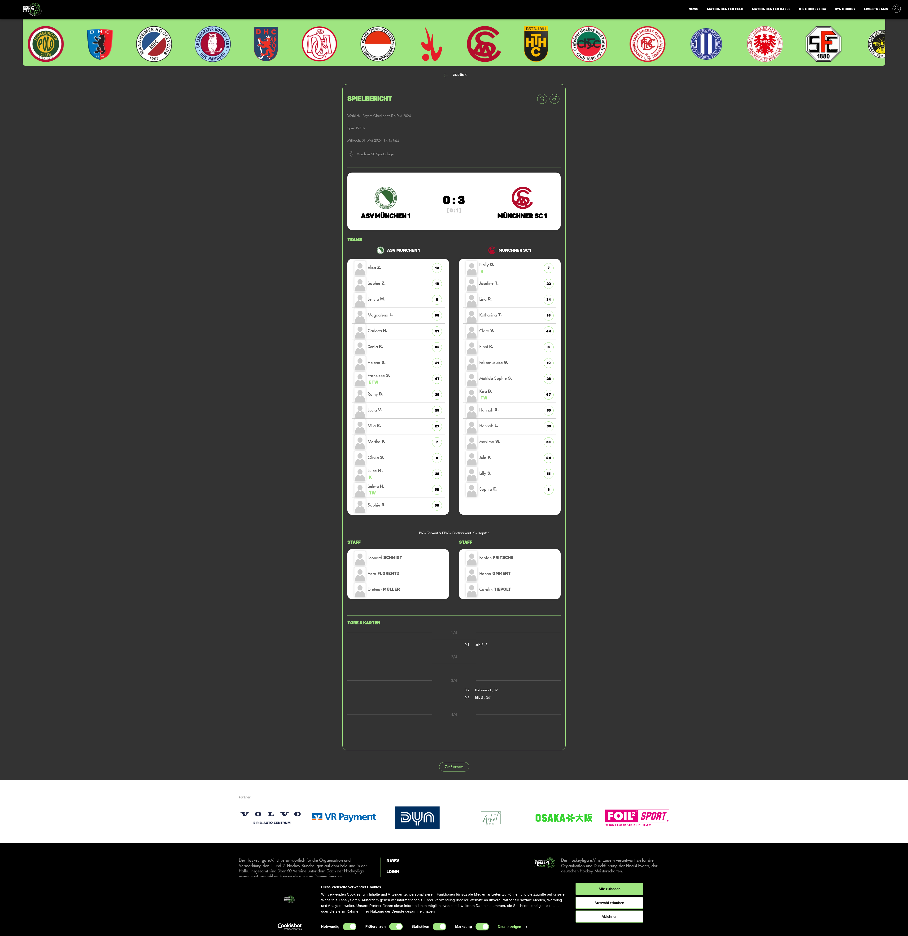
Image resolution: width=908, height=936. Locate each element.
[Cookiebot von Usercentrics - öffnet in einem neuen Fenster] (289, 926)
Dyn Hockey (845, 9)
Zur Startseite (454, 766)
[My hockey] (896, 9)
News (693, 9)
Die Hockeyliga (812, 9)
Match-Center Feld (725, 9)
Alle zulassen (609, 889)
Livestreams (876, 9)
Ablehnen (609, 916)
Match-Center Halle (771, 9)
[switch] (396, 926)
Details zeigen (509, 927)
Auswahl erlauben (609, 903)
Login (392, 871)
